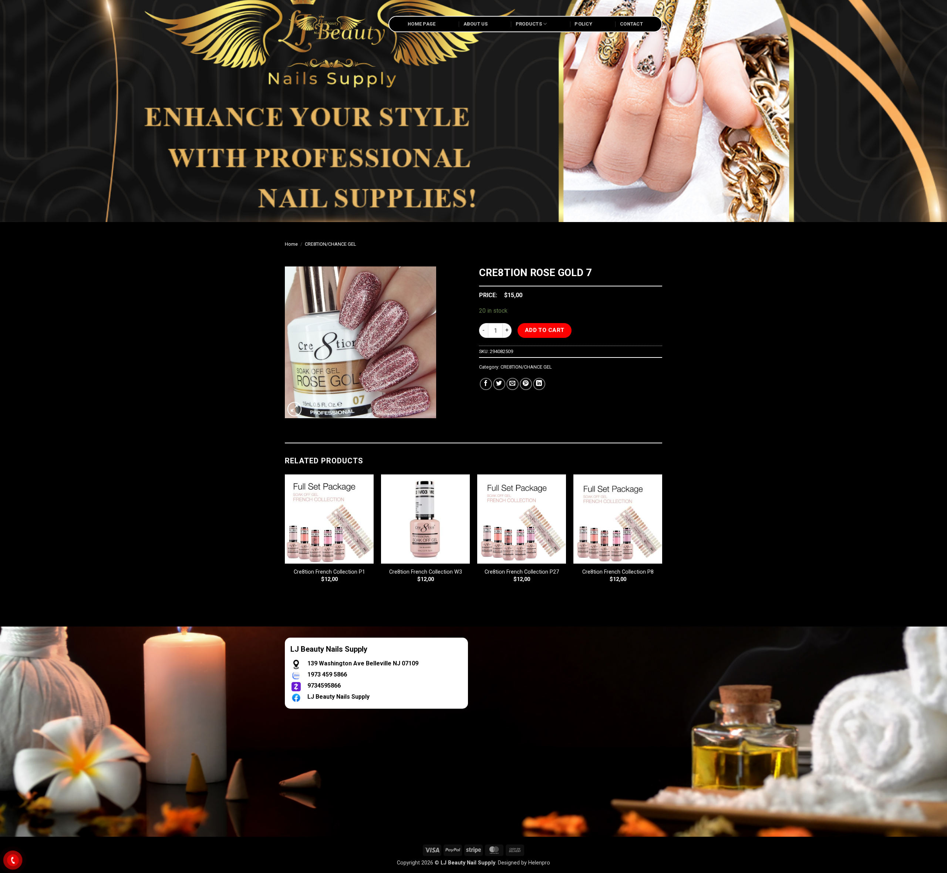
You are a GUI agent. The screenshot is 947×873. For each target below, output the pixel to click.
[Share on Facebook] (486, 384)
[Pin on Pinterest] (526, 384)
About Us (476, 24)
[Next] (661, 535)
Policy (583, 24)
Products (529, 24)
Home (291, 244)
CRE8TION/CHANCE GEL (330, 244)
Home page (421, 24)
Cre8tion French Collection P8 (618, 572)
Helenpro (539, 863)
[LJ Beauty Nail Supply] (331, 24)
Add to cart (545, 330)
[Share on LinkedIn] (539, 384)
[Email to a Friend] (512, 384)
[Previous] (285, 535)
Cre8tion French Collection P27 (522, 572)
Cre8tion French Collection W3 (425, 572)
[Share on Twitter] (499, 384)
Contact (631, 24)
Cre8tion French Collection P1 (329, 572)
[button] (294, 409)
